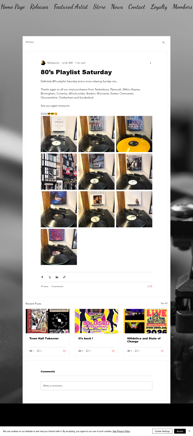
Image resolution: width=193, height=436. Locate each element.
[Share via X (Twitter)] (49, 277)
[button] (163, 42)
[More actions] (150, 63)
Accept (180, 431)
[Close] (189, 431)
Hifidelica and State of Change (144, 340)
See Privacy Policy (121, 431)
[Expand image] (59, 134)
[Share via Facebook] (42, 277)
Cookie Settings (162, 431)
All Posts (30, 42)
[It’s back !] (96, 321)
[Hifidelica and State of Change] (145, 321)
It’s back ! (85, 338)
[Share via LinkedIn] (56, 277)
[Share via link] (64, 277)
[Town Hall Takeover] (47, 321)
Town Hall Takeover (44, 338)
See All (164, 303)
